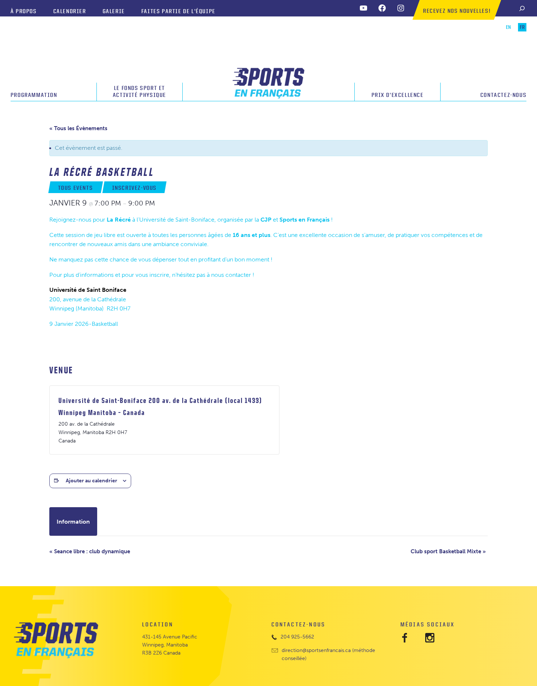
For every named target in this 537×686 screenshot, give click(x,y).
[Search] (522, 8)
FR (522, 27)
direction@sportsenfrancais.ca (316, 650)
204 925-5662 (297, 637)
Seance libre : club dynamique (89, 551)
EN (508, 27)
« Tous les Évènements (78, 128)
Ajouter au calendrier (91, 481)
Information (73, 521)
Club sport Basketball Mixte (448, 551)
